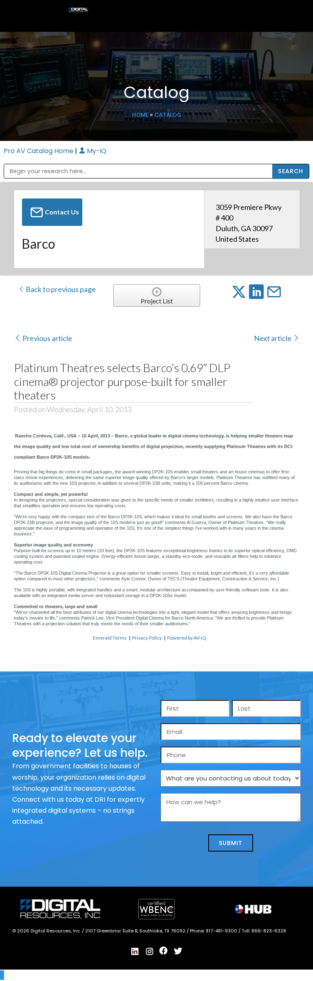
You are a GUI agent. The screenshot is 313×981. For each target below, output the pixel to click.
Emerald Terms (110, 638)
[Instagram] (149, 951)
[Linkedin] (135, 951)
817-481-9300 (222, 930)
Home (140, 115)
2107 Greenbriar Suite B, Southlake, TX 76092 (136, 930)
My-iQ (95, 151)
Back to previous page (60, 289)
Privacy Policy (147, 638)
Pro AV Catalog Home (39, 151)
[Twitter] (178, 951)
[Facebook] (164, 951)
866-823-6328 (268, 930)
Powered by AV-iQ (186, 638)
